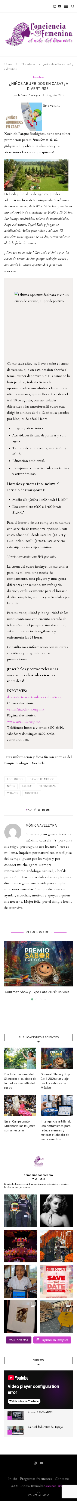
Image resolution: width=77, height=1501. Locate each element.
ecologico (15, 779)
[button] (8, 970)
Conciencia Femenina (55, 1486)
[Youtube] (59, 6)
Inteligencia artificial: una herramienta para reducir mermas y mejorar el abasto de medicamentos (56, 1131)
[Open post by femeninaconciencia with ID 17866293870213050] (20, 1316)
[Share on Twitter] (38, 810)
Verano (12, 793)
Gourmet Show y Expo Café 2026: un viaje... (38, 992)
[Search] (73, 6)
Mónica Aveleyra (29, 95)
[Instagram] (54, 6)
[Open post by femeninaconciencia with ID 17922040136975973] (56, 1281)
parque (27, 786)
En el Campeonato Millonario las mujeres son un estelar (19, 1126)
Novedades (28, 64)
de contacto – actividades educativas (34, 697)
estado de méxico (42, 779)
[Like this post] (29, 810)
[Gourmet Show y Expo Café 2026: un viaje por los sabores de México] (38, 963)
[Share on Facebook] (35, 810)
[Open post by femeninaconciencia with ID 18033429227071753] (20, 1246)
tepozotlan (48, 786)
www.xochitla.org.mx (23, 721)
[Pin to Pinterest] (43, 810)
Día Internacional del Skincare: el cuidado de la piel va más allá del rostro (20, 1081)
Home (8, 64)
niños (11, 786)
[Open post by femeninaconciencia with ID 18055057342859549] (56, 1246)
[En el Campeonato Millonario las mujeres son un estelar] (20, 1105)
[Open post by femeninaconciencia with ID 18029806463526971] (20, 1210)
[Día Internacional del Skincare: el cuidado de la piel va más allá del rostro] (20, 1058)
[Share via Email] (47, 810)
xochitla (31, 793)
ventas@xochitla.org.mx (25, 709)
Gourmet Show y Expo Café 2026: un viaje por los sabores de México (56, 1081)
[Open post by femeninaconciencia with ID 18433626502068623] (20, 1281)
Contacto (62, 1478)
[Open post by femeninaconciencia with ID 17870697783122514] (56, 1316)
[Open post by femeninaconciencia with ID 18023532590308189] (56, 1210)
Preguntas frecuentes (36, 1478)
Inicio (12, 1478)
